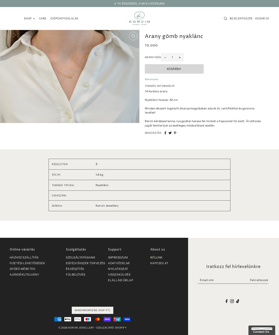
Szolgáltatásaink (80, 257)
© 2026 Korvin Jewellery (76, 327)
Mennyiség (153, 57)
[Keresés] (225, 18)
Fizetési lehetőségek (27, 263)
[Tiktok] (237, 301)
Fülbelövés (75, 274)
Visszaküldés (119, 274)
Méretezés (151, 79)
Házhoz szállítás (24, 257)
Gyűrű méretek (22, 269)
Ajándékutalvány (24, 274)
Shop (28, 18)
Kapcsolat (159, 263)
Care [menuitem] (42, 18)
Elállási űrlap (120, 280)
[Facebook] (227, 301)
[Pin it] (175, 132)
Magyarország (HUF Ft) (92, 310)
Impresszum (118, 257)
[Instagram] (232, 301)
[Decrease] (165, 57)
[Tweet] (170, 132)
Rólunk (156, 257)
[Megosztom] (165, 132)
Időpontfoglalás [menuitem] (64, 18)
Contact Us (260, 331)
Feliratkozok (259, 280)
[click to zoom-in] (133, 36)
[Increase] (179, 57)
